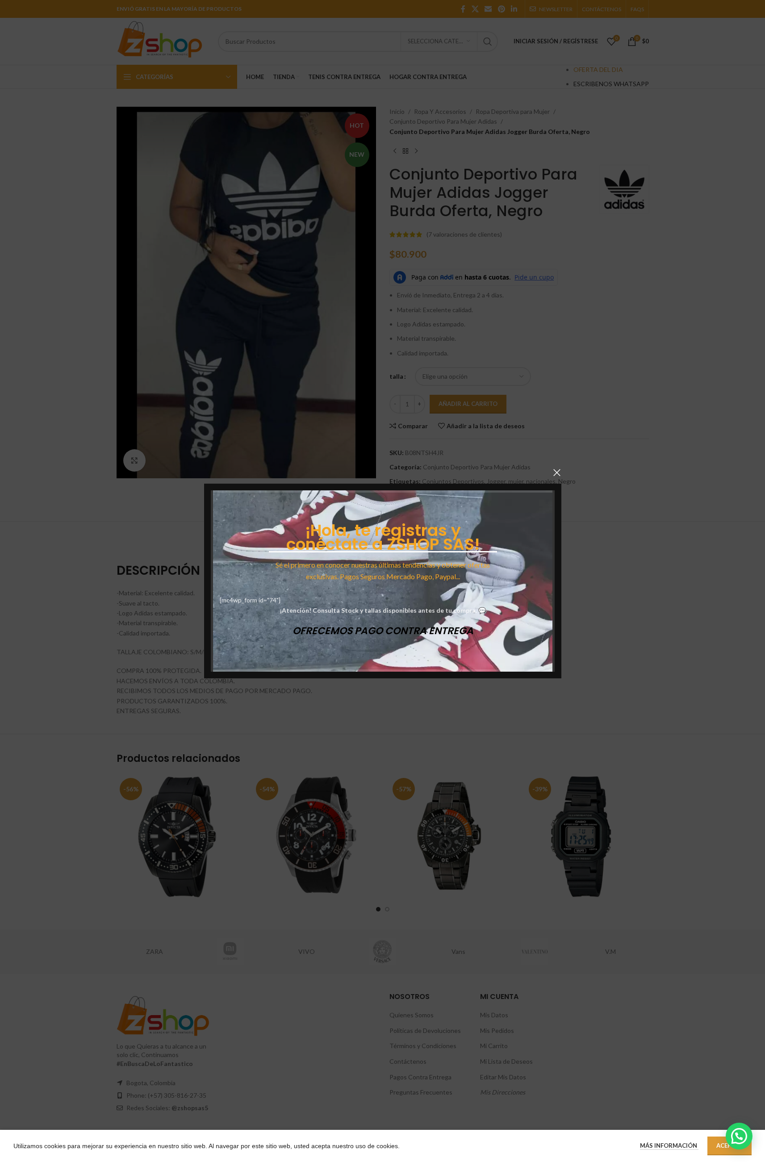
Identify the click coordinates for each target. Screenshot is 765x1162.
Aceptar (729, 1145)
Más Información (669, 1145)
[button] (739, 1136)
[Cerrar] (557, 472)
